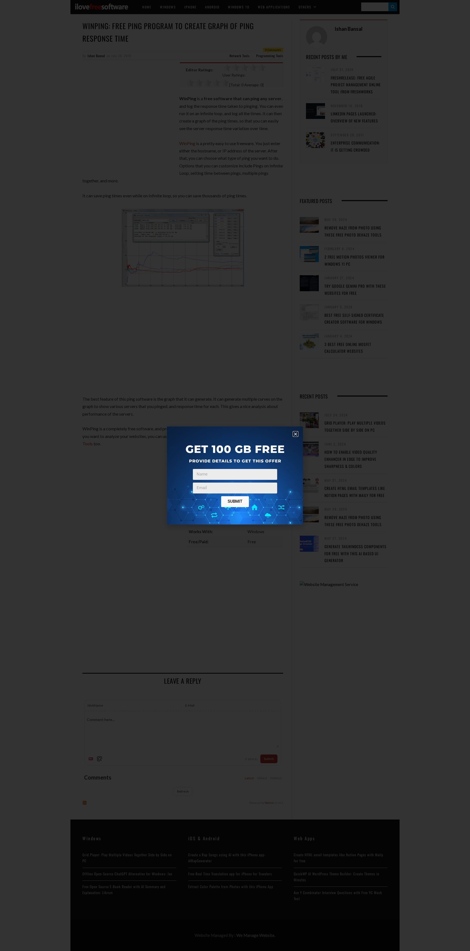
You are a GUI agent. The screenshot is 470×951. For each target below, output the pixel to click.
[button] (295, 434)
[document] (235, 475)
